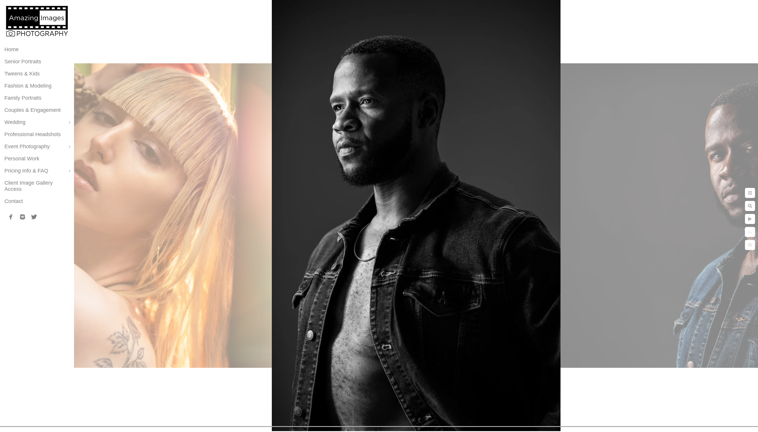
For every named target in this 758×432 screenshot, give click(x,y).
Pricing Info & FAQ (26, 171)
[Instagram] (22, 217)
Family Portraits (22, 98)
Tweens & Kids (22, 74)
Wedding (14, 122)
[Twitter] (34, 217)
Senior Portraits (22, 62)
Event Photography (27, 146)
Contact (13, 201)
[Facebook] (11, 217)
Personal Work (21, 159)
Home (11, 49)
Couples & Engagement (32, 110)
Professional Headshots (32, 134)
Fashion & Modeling (28, 86)
